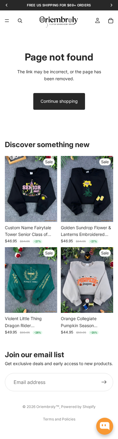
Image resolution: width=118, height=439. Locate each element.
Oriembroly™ (47, 406)
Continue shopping (59, 101)
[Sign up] (104, 382)
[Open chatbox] (104, 426)
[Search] (20, 20)
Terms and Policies (59, 419)
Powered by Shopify (78, 406)
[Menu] (7, 21)
